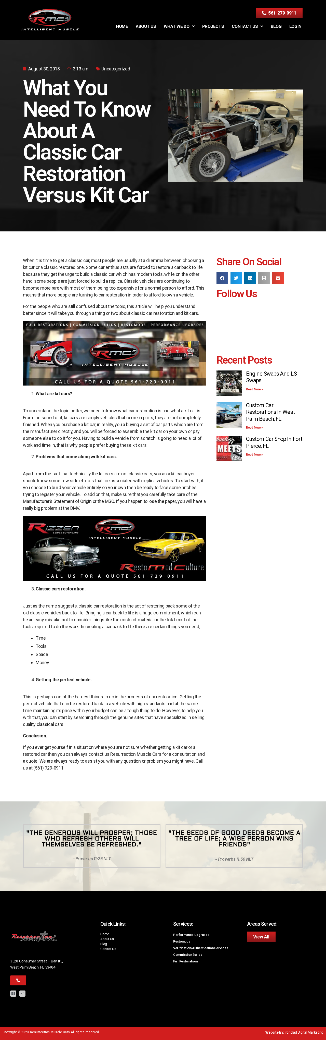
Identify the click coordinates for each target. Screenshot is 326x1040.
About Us (146, 26)
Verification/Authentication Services (200, 948)
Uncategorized (115, 68)
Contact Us (245, 26)
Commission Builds (187, 955)
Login (295, 26)
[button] (222, 278)
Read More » (254, 389)
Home (122, 26)
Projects (213, 26)
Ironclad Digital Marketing (304, 1032)
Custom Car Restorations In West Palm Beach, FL (270, 412)
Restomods (181, 941)
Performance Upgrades (191, 935)
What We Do (176, 26)
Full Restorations (185, 961)
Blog (276, 26)
